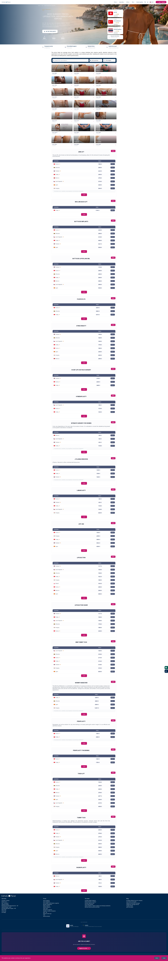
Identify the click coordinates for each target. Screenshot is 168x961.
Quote (113, 150)
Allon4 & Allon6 (46, 916)
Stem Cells (4, 909)
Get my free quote (51, 31)
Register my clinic (83, 948)
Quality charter (129, 905)
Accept (164, 958)
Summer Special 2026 (89, 903)
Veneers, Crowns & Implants (49, 911)
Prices (115, 2)
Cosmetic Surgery (5, 900)
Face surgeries (46, 900)
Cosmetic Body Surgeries (90, 900)
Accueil (39, 5)
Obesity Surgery (5, 904)
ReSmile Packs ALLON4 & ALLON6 (92, 907)
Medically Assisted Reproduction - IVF (10, 905)
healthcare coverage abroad (132, 904)
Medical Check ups (47, 913)
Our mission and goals (131, 901)
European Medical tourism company (134, 900)
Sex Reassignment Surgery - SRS (9, 908)
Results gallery (139, 2)
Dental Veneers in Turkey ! (90, 901)
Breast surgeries (46, 907)
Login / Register (161, 2)
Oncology (4, 912)
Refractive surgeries (47, 909)
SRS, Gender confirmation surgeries (51, 903)
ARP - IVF (45, 912)
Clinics (127, 2)
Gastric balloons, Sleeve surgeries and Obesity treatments (97, 905)
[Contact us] (148, 2)
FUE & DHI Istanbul (89, 904)
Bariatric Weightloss (47, 904)
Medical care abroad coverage (133, 903)
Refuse (157, 958)
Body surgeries (46, 905)
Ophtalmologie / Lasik (6, 907)
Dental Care (4, 901)
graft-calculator (129, 907)
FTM (44, 915)
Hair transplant (46, 901)
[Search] (145, 2)
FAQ (133, 2)
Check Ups (4, 911)
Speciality (121, 2)
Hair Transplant (5, 903)
